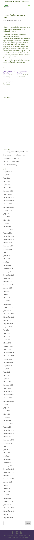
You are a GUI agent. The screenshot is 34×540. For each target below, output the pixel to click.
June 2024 (6, 256)
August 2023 (7, 288)
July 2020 (6, 408)
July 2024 (6, 252)
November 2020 (8, 395)
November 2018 (8, 472)
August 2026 (7, 172)
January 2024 (7, 272)
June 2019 (6, 450)
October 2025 (7, 204)
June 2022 (6, 333)
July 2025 (6, 214)
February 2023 (8, 307)
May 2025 (6, 220)
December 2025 (8, 198)
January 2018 (7, 505)
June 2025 (6, 217)
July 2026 (6, 175)
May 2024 (6, 259)
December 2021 (8, 353)
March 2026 (7, 188)
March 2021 (7, 382)
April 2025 (6, 223)
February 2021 (8, 385)
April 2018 (6, 495)
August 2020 (7, 404)
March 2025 (7, 227)
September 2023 (8, 285)
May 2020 (6, 414)
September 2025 (8, 207)
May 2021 (6, 375)
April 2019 (6, 456)
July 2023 (6, 291)
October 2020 (7, 398)
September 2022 (8, 324)
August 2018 (7, 482)
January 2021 (7, 388)
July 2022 (6, 330)
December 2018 (8, 469)
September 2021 (8, 362)
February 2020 (8, 424)
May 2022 (6, 337)
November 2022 (8, 317)
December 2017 (8, 508)
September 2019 (8, 440)
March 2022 (7, 343)
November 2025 (8, 201)
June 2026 (6, 178)
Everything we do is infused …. (14, 155)
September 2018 (8, 479)
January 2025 (7, 233)
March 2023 (7, 304)
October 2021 (7, 359)
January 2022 (7, 349)
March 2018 (7, 498)
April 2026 (6, 185)
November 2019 (8, 434)
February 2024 (8, 269)
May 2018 (6, 492)
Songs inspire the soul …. (12, 161)
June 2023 (6, 295)
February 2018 (8, 501)
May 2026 (6, 181)
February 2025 (8, 230)
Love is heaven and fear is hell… (22, 72)
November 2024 (8, 240)
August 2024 (7, 249)
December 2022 (8, 314)
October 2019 (7, 437)
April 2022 (6, 340)
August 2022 (7, 327)
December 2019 (8, 430)
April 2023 (6, 301)
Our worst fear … (8, 81)
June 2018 (6, 489)
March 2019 (7, 459)
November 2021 (8, 356)
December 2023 (8, 275)
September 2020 (8, 401)
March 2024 (7, 265)
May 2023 (6, 298)
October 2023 (7, 282)
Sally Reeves (9, 20)
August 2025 (7, 210)
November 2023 (8, 278)
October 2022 (7, 320)
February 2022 (8, 346)
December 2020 (8, 392)
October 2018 (7, 476)
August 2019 (7, 443)
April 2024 (6, 262)
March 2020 (7, 421)
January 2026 (7, 194)
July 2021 (6, 369)
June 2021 (6, 372)
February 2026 (8, 191)
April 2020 (6, 417)
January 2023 (7, 311)
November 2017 (8, 511)
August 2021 (7, 366)
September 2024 (8, 246)
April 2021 (6, 379)
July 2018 (6, 485)
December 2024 (8, 236)
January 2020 (7, 427)
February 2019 (8, 463)
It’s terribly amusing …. (11, 165)
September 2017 (8, 518)
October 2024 (7, 243)
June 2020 (6, 411)
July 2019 (6, 446)
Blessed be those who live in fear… (9, 72)
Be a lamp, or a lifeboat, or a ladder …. (16, 152)
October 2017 (7, 514)
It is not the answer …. (11, 158)
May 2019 (6, 453)
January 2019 (7, 466)
